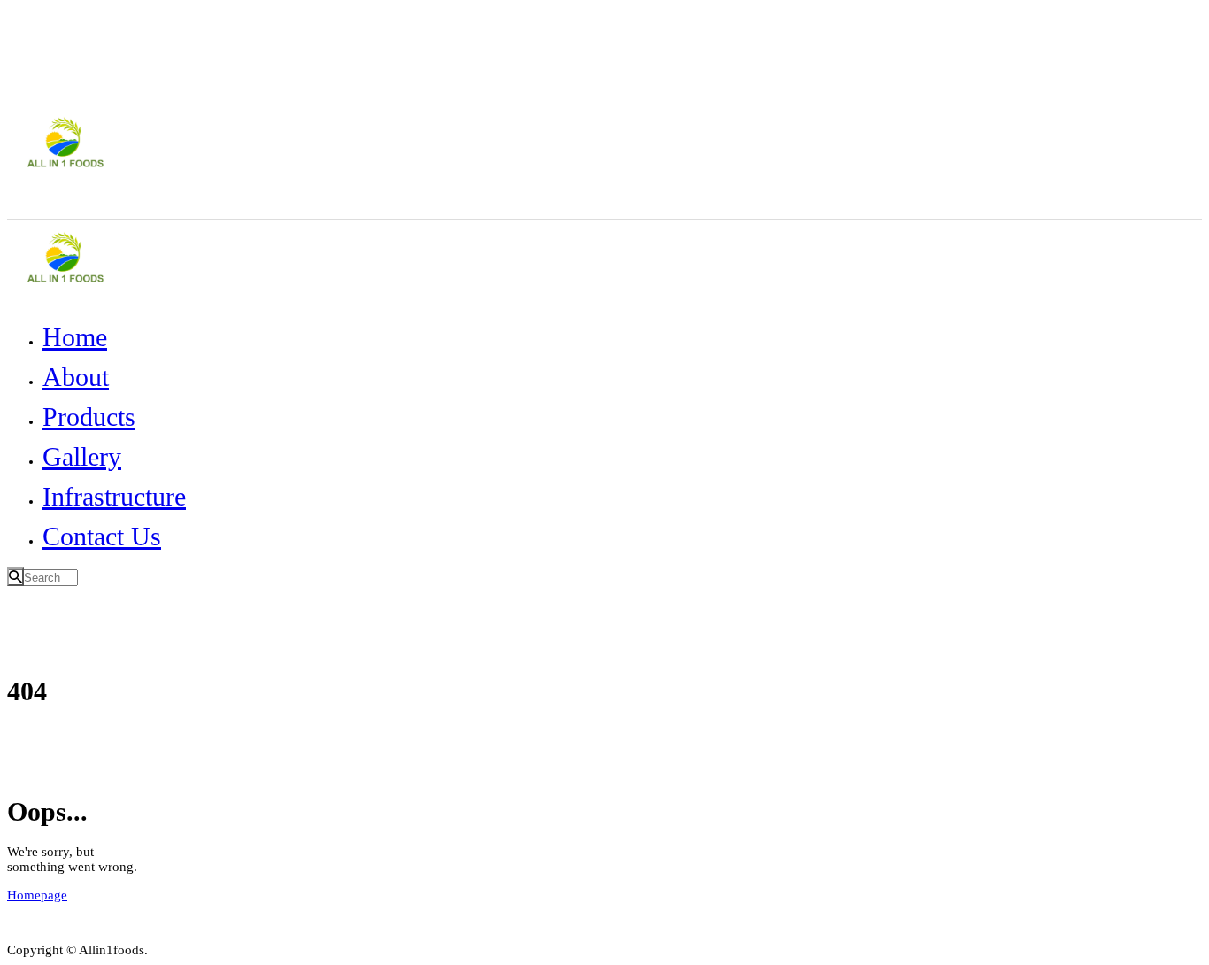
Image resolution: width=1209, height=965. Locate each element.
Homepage (37, 895)
